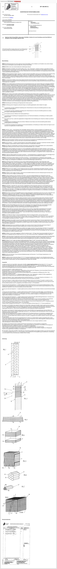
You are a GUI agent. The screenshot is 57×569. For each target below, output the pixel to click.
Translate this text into (4, 1)
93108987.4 (11, 17)
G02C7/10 (43, 14)
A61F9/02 (46, 14)
